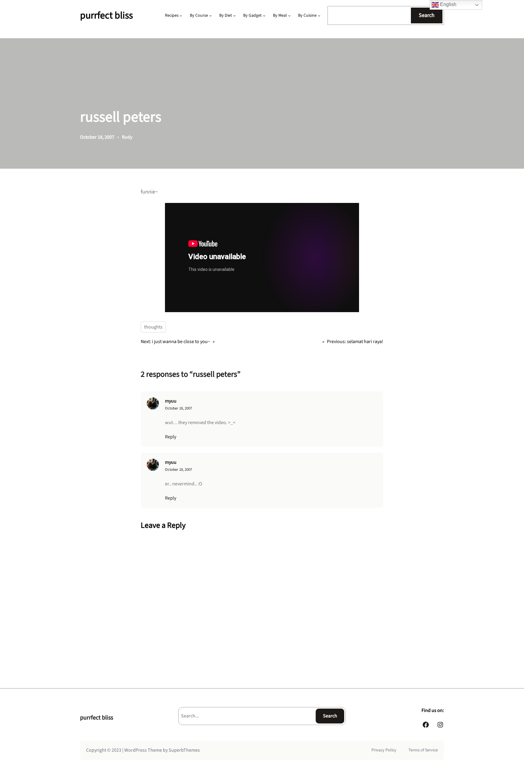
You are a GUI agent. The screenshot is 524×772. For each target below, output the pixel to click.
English (447, 4)
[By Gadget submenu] (264, 15)
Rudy (127, 137)
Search (427, 15)
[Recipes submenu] (181, 15)
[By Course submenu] (210, 15)
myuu (170, 401)
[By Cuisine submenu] (319, 15)
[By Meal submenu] (289, 15)
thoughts (153, 327)
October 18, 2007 (178, 408)
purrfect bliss (106, 15)
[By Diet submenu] (234, 15)
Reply (170, 436)
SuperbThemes (184, 750)
